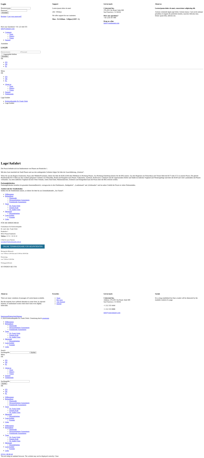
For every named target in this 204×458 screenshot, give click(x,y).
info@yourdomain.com (111, 23)
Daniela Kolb (13, 208)
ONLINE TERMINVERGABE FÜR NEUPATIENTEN (22, 246)
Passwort (4, 10)
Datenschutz (12, 316)
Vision (11, 38)
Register (3, 16)
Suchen (4, 383)
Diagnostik (13, 198)
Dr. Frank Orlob (14, 206)
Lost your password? (15, 16)
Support (7, 40)
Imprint (59, 304)
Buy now (60, 300)
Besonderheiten (14, 213)
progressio (45, 318)
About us (8, 84)
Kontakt (12, 217)
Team (11, 34)
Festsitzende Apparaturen (17, 202)
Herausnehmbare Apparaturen (19, 200)
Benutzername (6, 8)
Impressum (4, 316)
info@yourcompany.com (112, 313)
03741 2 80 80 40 (11, 236)
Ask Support (61, 302)
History (11, 36)
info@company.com (7, 29)
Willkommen (9, 194)
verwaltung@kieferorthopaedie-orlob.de (11, 242)
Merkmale (8, 211)
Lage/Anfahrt (9, 215)
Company (8, 32)
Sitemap (19, 316)
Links (7, 219)
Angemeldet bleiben (10, 54)
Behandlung (9, 196)
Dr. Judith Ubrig (14, 210)
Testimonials (9, 94)
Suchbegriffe (5, 352)
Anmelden (5, 13)
